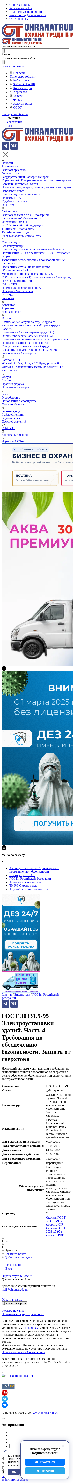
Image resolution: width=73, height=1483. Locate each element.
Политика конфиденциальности (23, 1314)
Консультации (22, 88)
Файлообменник (13, 414)
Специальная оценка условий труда (25, 346)
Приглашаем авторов (16, 387)
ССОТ (17, 107)
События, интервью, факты (20, 183)
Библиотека (21, 80)
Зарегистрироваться (15, 1479)
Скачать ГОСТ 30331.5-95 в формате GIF (56, 1221)
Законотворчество (14, 170)
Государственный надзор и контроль (26, 177)
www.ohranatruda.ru (45, 1412)
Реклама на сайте (20, 8)
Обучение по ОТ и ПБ (16, 270)
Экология (8, 298)
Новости (19, 73)
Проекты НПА (11, 197)
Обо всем (8, 204)
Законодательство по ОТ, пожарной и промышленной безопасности (26, 216)
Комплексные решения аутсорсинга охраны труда (35, 339)
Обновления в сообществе (19, 401)
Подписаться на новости (25, 11)
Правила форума (13, 384)
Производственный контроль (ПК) (25, 342)
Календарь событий (23, 76)
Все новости (10, 166)
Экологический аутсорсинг (20, 353)
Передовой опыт (13, 190)
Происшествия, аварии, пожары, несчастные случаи (36, 187)
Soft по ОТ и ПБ (24, 84)
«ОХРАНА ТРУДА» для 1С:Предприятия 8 (30, 363)
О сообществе (11, 397)
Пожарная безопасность (17, 291)
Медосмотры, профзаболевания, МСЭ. (27, 273)
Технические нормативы (18, 228)
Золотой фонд (22, 103)
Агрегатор (20, 92)
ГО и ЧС (7, 294)
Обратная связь (19, 4)
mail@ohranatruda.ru (15, 1289)
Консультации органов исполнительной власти (33, 249)
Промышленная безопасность (21, 287)
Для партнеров (11, 311)
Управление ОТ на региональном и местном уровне (36, 180)
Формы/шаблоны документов (21, 235)
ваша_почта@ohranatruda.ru (27, 15)
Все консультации (13, 246)
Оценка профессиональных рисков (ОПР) (29, 335)
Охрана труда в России (17, 1276)
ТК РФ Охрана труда (15, 232)
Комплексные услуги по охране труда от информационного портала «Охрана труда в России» (31, 325)
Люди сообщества (13, 404)
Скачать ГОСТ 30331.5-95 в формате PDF (56, 1231)
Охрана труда (10, 173)
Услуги (18, 95)
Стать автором (19, 18)
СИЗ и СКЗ (9, 284)
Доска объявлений (14, 421)
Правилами (32, 1327)
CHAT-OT (8, 428)
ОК (14, 1471)
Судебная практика (14, 201)
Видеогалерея (11, 418)
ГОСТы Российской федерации (22, 225)
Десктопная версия (14, 1303)
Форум (17, 99)
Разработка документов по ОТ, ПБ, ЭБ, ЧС (30, 349)
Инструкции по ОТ (14, 221)
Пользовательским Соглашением (23, 1352)
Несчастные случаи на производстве (26, 266)
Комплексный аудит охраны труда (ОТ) (28, 332)
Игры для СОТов (13, 441)
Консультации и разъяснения (21, 194)
